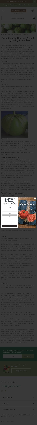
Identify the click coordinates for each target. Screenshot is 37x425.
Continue (10, 226)
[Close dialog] (35, 198)
